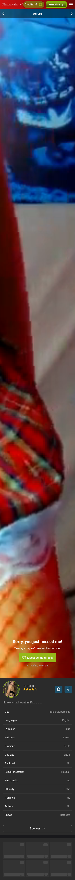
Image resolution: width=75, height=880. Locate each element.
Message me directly (40, 657)
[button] (58, 689)
